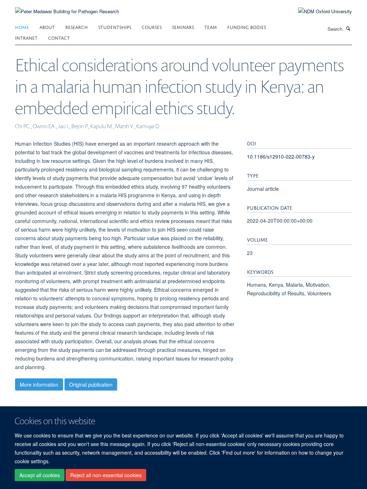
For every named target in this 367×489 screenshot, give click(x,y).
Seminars (183, 26)
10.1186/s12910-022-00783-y (281, 156)
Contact (59, 37)
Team (210, 26)
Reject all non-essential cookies (106, 475)
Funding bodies (246, 26)
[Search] (348, 28)
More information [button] (39, 384)
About (47, 26)
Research (76, 26)
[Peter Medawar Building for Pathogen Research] (67, 7)
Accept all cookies (39, 475)
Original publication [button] (91, 384)
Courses (152, 26)
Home (22, 26)
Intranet (26, 37)
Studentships (114, 26)
